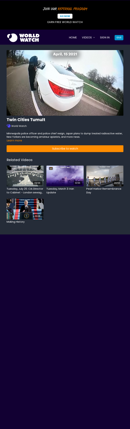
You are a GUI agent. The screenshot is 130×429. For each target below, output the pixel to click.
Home (73, 37)
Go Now (65, 16)
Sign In (105, 37)
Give (119, 37)
